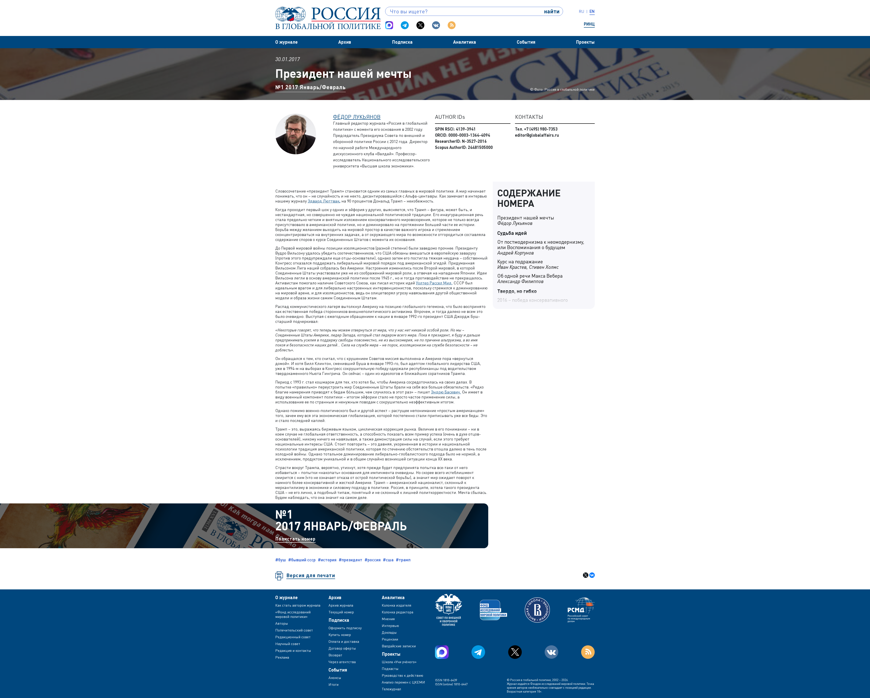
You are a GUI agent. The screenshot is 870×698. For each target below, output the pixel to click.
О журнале (286, 42)
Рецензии (390, 639)
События (526, 42)
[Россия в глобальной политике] (328, 18)
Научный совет (287, 643)
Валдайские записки (399, 646)
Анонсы (335, 677)
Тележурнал (391, 689)
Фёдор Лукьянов (357, 116)
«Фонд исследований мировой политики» (293, 614)
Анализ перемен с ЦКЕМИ (403, 682)
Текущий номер (341, 612)
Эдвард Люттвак (324, 200)
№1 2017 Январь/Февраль (310, 87)
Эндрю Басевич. (446, 391)
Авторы (281, 623)
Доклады (389, 632)
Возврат (335, 655)
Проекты (585, 42)
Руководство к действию (402, 675)
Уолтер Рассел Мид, (434, 282)
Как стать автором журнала (297, 605)
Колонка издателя (396, 605)
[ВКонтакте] (592, 575)
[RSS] (452, 25)
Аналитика (464, 42)
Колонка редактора (397, 612)
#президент (350, 559)
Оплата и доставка (344, 641)
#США (388, 559)
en (592, 11)
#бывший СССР (302, 559)
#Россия (373, 559)
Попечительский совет (294, 630)
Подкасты (390, 668)
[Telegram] (405, 25)
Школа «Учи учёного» (399, 662)
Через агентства (342, 662)
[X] (585, 575)
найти (552, 11)
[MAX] (389, 25)
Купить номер (340, 634)
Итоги (333, 684)
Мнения (388, 619)
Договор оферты (342, 648)
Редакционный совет (293, 637)
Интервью (390, 625)
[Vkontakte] (436, 25)
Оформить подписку (345, 628)
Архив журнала (341, 605)
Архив (344, 42)
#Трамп (403, 559)
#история (327, 559)
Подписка (402, 42)
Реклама (282, 657)
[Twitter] (420, 25)
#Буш (280, 559)
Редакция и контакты (293, 650)
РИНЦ (589, 23)
